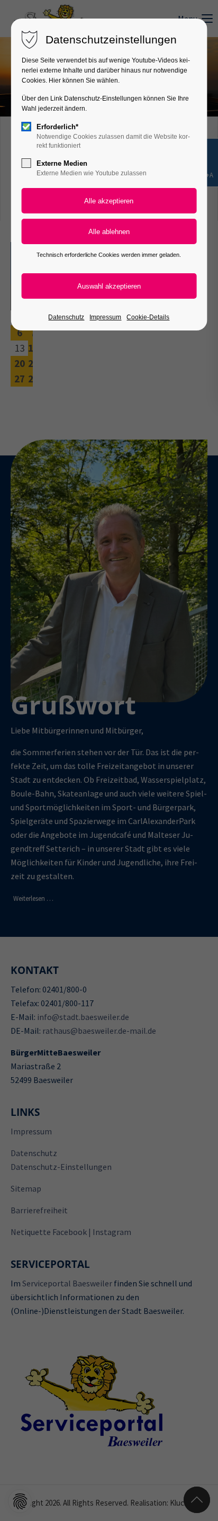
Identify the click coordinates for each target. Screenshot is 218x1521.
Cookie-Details (147, 317)
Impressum (105, 317)
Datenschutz (66, 317)
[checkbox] (26, 126)
